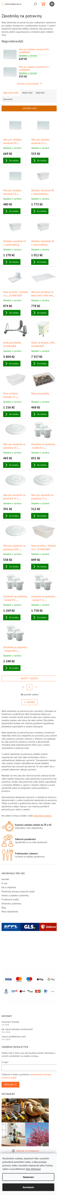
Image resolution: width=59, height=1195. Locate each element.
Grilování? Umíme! (10, 1021)
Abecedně (7, 99)
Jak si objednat (9, 887)
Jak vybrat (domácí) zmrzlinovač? (17, 1029)
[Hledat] (35, 4)
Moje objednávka (10, 911)
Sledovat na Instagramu (27, 1150)
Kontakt (5, 879)
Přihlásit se (10, 1084)
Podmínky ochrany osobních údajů (18, 891)
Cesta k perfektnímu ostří (14, 1036)
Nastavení (28, 1177)
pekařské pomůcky (42, 815)
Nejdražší (40, 92)
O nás (4, 883)
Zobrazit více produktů (28, 83)
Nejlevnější (27, 92)
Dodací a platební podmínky (15, 895)
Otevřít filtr (30, 108)
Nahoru (31, 702)
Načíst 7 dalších (29, 678)
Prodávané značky (10, 899)
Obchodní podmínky (11, 903)
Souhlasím (28, 1187)
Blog (4, 907)
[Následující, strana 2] (29, 687)
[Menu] (52, 4)
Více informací (33, 1168)
